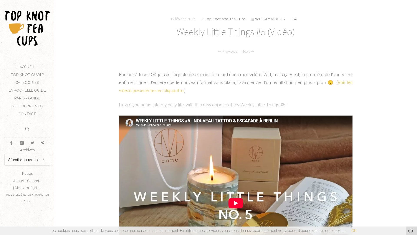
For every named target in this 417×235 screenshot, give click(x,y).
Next (246, 51)
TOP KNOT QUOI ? (27, 75)
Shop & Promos (27, 106)
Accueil (27, 67)
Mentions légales (27, 188)
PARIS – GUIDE (27, 98)
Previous (229, 51)
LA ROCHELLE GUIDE (27, 90)
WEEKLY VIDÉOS (270, 19)
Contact (27, 114)
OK (354, 230)
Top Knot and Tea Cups (225, 19)
